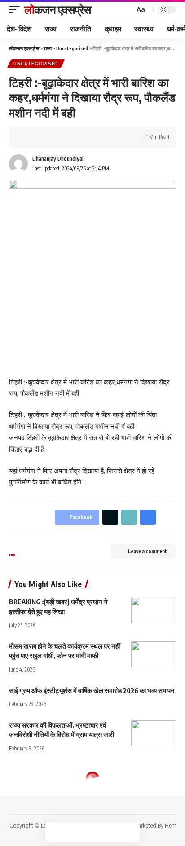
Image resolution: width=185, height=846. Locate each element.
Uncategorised (35, 63)
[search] (126, 10)
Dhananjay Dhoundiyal (58, 158)
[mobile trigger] (16, 9)
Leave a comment (147, 551)
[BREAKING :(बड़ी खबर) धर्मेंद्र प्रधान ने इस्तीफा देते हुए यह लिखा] (153, 610)
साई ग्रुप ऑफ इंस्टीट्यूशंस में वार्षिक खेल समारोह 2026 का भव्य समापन (92, 690)
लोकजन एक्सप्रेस (57, 9)
